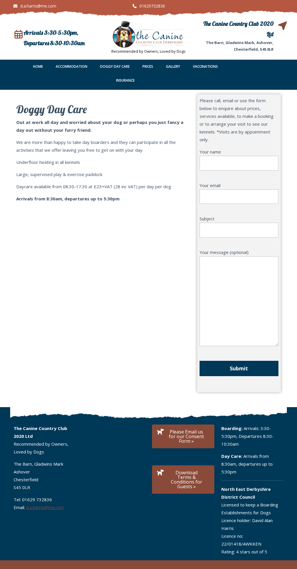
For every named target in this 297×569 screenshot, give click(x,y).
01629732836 (148, 6)
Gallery (173, 66)
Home (38, 66)
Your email (210, 185)
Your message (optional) (224, 252)
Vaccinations (205, 66)
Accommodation (71, 66)
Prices (147, 66)
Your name (210, 152)
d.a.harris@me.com (34, 6)
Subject (207, 219)
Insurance (125, 80)
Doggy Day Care (115, 66)
